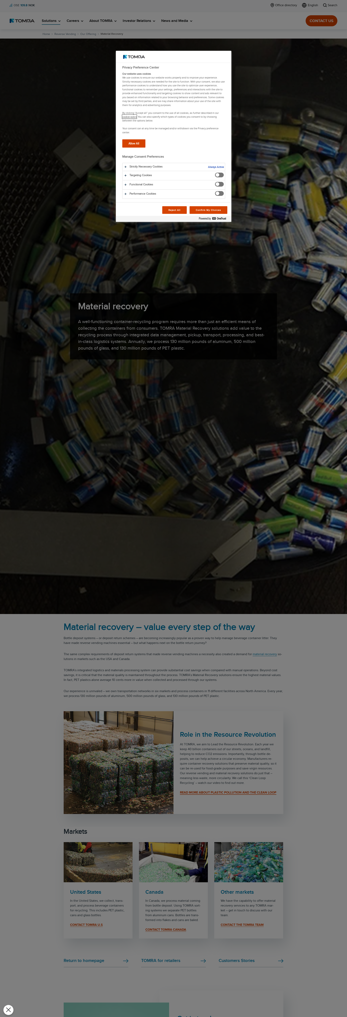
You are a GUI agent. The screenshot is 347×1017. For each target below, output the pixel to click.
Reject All (174, 210)
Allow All (134, 143)
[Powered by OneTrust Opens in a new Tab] (214, 219)
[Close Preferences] (8, 1010)
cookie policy (129, 116)
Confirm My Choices (208, 210)
